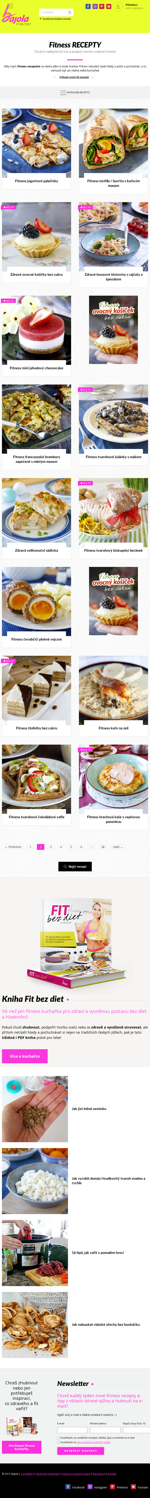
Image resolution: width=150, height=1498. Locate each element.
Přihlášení (132, 4)
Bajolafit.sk (99, 1474)
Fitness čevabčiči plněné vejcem (36, 639)
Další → (118, 847)
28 (102, 847)
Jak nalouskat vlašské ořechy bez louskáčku (106, 1325)
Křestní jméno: (98, 1423)
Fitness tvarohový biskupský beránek (113, 550)
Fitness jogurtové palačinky (36, 181)
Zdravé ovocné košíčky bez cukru (36, 275)
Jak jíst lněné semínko (89, 1109)
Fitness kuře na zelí (114, 728)
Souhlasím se (85, 1442)
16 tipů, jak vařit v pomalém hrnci (98, 1253)
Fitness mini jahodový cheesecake (36, 368)
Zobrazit (34, 143)
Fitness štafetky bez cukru (36, 728)
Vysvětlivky (27, 1474)
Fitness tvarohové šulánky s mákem (113, 457)
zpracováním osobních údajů (93, 1442)
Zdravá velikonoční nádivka (36, 550)
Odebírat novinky (80, 1450)
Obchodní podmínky (47, 1474)
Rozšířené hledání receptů (57, 18)
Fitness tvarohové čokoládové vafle (36, 817)
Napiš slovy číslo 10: (134, 1423)
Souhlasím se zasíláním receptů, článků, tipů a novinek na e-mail (97, 1437)
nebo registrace (134, 8)
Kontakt (112, 1474)
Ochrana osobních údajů (76, 1474)
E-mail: (61, 1423)
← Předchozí (13, 847)
